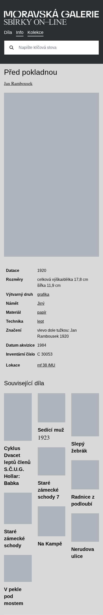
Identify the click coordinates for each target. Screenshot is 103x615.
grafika (43, 294)
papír (41, 312)
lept (40, 321)
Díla (8, 32)
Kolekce (36, 32)
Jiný (40, 303)
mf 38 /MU (46, 365)
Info (20, 32)
